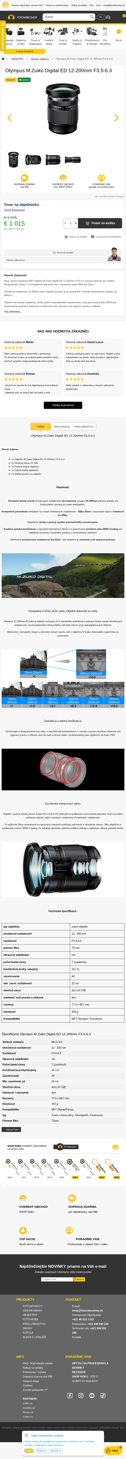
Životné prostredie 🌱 (35, 1390)
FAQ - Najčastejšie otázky (38, 1363)
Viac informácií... (12, 311)
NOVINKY (78, 1367)
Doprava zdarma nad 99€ (37, 1376)
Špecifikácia (62, 426)
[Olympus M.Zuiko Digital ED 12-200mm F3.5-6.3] (63, 115)
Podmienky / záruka (34, 1372)
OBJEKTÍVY (17, 59)
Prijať (29, 1450)
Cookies (27, 1385)
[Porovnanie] (108, 17)
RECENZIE (79, 1372)
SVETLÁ (28, 1332)
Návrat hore (12, 1129)
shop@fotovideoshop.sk (87, 1310)
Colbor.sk (27, 1403)
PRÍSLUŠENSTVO (34, 1324)
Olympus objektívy (40, 59)
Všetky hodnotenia (63, 405)
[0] (121, 17)
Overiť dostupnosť (14, 210)
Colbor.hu (28, 1416)
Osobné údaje (31, 1381)
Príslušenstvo (83, 426)
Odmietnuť (55, 1450)
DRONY (27, 1328)
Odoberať (79, 1279)
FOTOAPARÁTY (32, 1306)
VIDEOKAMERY (32, 1310)
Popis (40, 426)
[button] (121, 1447)
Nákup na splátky (33, 1367)
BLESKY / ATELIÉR (34, 1337)
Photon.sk (28, 1412)
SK (100, 17)
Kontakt (76, 1337)
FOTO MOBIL (31, 1319)
